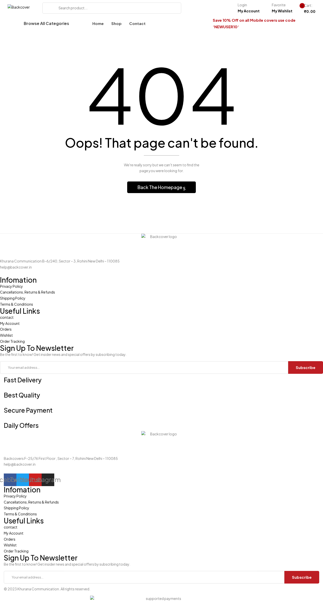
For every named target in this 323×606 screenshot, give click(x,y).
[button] (305, 9)
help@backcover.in (16, 267)
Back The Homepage (160, 187)
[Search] (48, 8)
